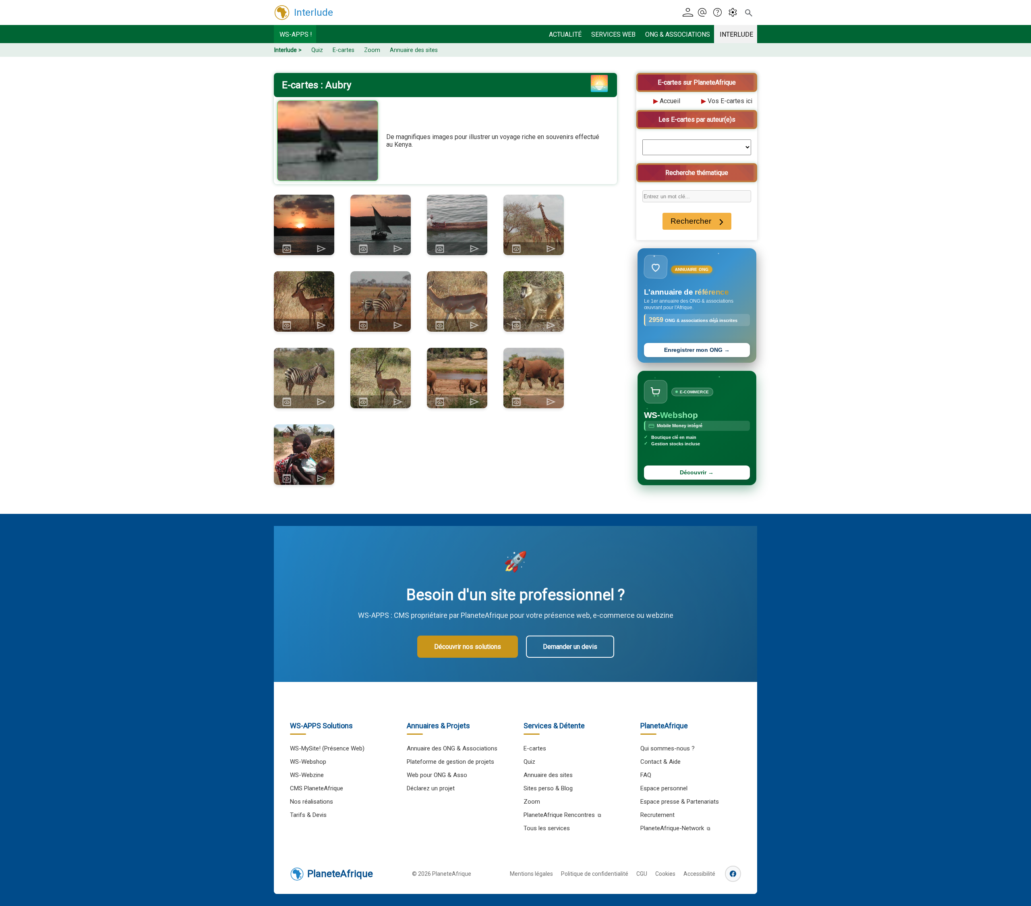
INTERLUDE (736, 34)
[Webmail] (704, 13)
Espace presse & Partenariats (679, 801)
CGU (641, 874)
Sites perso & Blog (548, 788)
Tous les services (547, 828)
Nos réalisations (311, 801)
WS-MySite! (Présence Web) (327, 748)
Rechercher (691, 221)
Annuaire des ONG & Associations (452, 748)
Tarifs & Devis (308, 815)
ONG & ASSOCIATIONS (677, 34)
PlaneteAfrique (340, 873)
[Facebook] (733, 874)
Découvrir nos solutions (467, 646)
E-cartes (343, 50)
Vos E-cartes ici (730, 101)
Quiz (317, 50)
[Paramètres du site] (735, 13)
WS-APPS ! (295, 34)
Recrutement (657, 815)
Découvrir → (697, 473)
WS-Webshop (308, 761)
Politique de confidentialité (594, 874)
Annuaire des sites (414, 50)
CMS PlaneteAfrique (316, 788)
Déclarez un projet (431, 788)
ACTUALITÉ (565, 34)
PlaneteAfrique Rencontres (559, 815)
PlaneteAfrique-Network (672, 828)
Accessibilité (699, 874)
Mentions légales (531, 874)
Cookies (665, 874)
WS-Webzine (307, 775)
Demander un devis (570, 646)
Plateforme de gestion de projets (450, 761)
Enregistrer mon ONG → (697, 350)
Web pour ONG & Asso (437, 775)
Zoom (372, 50)
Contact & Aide (660, 761)
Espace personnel (663, 788)
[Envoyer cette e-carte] (321, 248)
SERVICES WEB (613, 34)
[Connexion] (689, 13)
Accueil (670, 101)
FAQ (645, 775)
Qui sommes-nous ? (667, 748)
